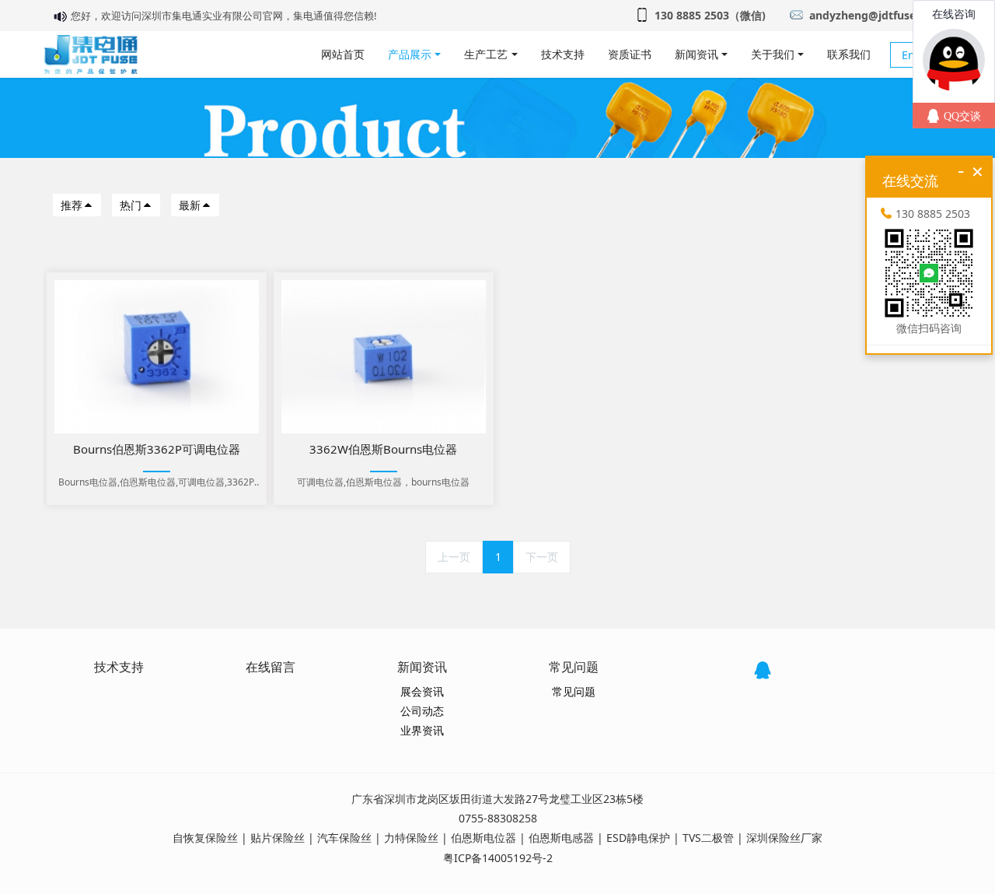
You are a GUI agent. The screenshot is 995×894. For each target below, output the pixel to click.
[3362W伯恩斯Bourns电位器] (383, 356)
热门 (130, 205)
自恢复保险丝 (205, 837)
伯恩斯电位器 (483, 837)
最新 (190, 205)
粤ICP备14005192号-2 (498, 857)
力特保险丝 (411, 837)
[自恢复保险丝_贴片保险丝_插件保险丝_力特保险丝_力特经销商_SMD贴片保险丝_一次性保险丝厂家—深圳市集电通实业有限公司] (90, 54)
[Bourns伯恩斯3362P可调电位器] (156, 356)
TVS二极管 (708, 837)
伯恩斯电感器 (561, 837)
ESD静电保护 (638, 837)
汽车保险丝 (344, 837)
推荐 (71, 205)
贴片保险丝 (277, 837)
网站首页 (343, 54)
